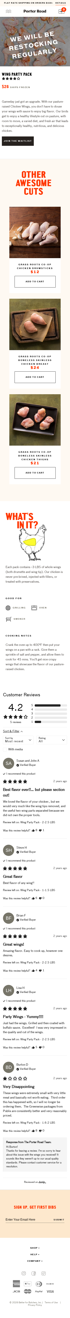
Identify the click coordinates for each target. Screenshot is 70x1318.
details (60, 3)
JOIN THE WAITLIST (18, 141)
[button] (11, 78)
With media (15, 749)
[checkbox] (18, 749)
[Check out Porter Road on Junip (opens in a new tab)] (42, 1182)
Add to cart (35, 282)
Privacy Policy (35, 1305)
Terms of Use (51, 1303)
